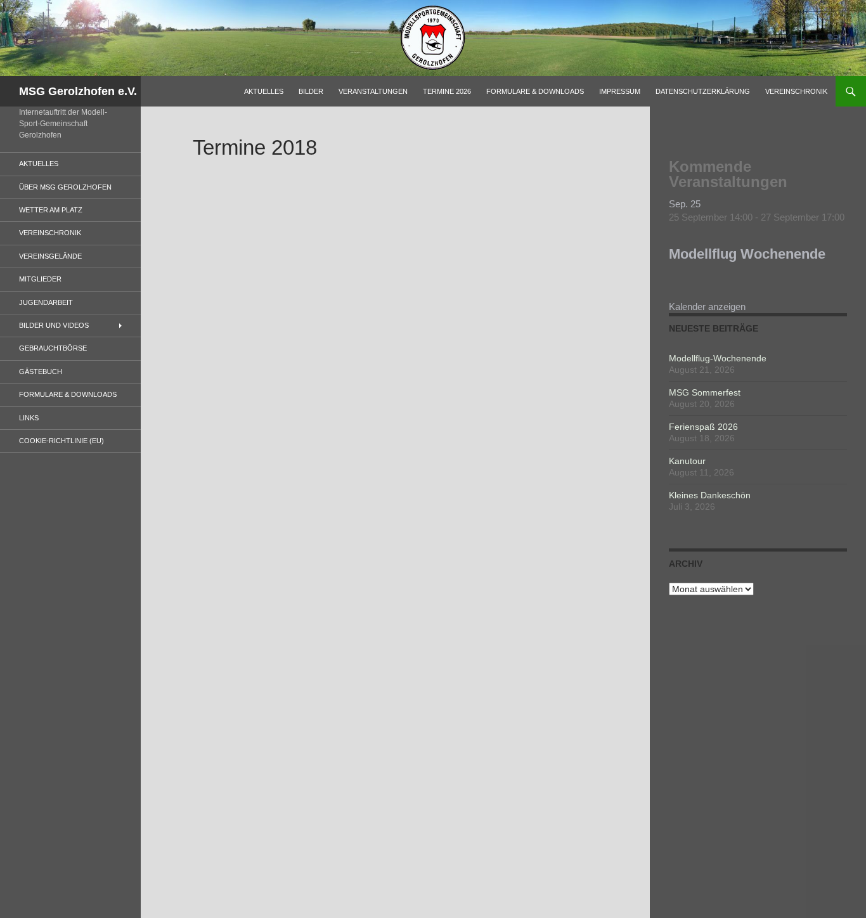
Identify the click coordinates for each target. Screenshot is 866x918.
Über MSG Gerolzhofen (65, 187)
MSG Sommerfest (704, 392)
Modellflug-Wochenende (717, 358)
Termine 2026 (447, 91)
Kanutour (687, 461)
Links (29, 418)
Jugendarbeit (46, 302)
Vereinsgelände (50, 256)
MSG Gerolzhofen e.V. (78, 91)
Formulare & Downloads (535, 91)
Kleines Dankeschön (710, 495)
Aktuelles (263, 91)
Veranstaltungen (373, 91)
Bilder (311, 91)
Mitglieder (40, 279)
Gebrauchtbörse (53, 348)
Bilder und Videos (54, 325)
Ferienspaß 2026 (703, 427)
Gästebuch (40, 371)
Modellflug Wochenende (747, 254)
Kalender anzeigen (707, 306)
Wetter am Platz (50, 210)
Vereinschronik (796, 91)
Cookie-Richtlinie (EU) (61, 440)
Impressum (619, 91)
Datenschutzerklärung (703, 91)
